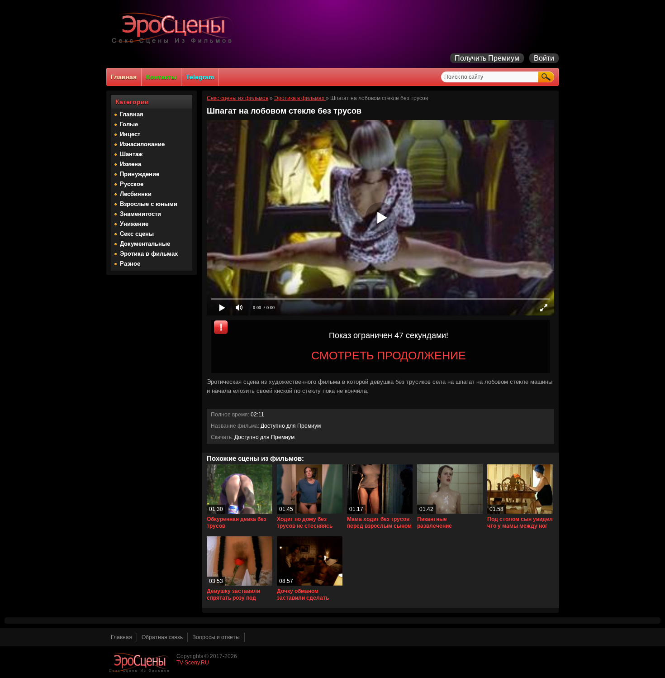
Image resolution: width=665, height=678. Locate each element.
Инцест (130, 134)
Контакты (161, 77)
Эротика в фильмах (149, 253)
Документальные (145, 243)
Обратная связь (162, 637)
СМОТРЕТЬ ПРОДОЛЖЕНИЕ (388, 355)
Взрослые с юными (148, 204)
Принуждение (139, 174)
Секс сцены (137, 233)
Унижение (134, 223)
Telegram (200, 77)
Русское (131, 184)
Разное (130, 263)
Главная (124, 77)
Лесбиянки (136, 194)
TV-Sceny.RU (192, 662)
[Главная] (174, 43)
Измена (130, 164)
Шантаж (131, 154)
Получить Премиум (487, 58)
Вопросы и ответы (216, 637)
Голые (129, 124)
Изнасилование (142, 144)
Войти (544, 58)
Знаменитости (140, 213)
